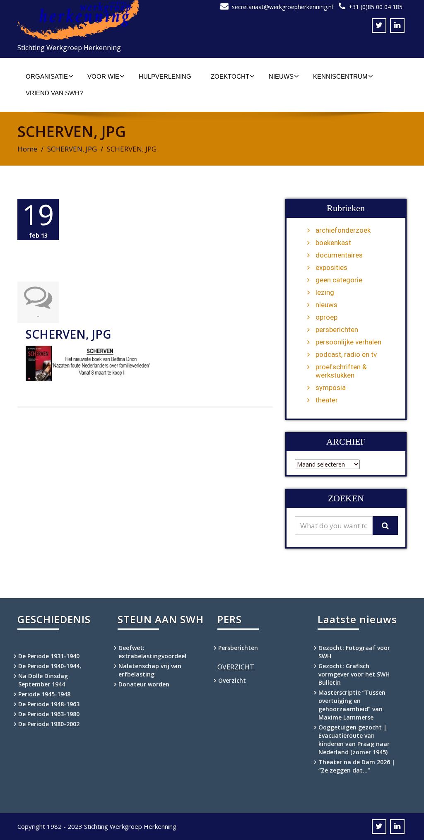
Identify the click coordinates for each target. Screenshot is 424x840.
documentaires (339, 255)
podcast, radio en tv (346, 354)
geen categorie (339, 280)
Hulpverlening (165, 76)
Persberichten (238, 648)
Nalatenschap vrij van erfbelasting (149, 670)
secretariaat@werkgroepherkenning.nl (282, 7)
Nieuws (281, 76)
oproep (326, 317)
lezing (325, 292)
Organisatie (47, 76)
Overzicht (232, 680)
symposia (331, 387)
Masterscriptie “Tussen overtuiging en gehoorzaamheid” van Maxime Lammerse (351, 704)
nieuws (326, 305)
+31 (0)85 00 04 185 (375, 7)
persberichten (337, 329)
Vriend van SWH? (54, 92)
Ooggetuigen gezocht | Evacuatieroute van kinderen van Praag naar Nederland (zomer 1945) (354, 739)
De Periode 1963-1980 (49, 714)
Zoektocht (230, 76)
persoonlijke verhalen (348, 342)
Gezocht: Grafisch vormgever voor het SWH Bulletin (354, 674)
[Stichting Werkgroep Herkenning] (111, 20)
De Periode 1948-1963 (49, 704)
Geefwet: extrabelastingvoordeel (152, 652)
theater (327, 400)
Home (27, 149)
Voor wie (103, 76)
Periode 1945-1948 (44, 694)
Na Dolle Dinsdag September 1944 (43, 680)
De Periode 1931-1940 (49, 656)
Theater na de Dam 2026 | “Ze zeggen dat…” (356, 766)
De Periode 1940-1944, (49, 666)
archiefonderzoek (343, 230)
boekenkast (333, 242)
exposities (331, 267)
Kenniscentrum (340, 76)
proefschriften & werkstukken (341, 371)
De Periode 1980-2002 (49, 724)
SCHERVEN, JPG (72, 149)
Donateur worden (143, 684)
